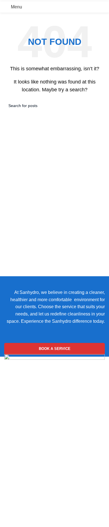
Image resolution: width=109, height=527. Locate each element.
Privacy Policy (18, 469)
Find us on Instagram (25, 405)
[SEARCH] (98, 105)
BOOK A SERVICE (54, 349)
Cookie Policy (18, 458)
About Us (13, 508)
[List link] (54, 441)
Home (10, 392)
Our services (16, 519)
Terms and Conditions (26, 479)
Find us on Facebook (25, 418)
